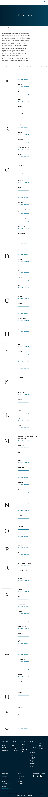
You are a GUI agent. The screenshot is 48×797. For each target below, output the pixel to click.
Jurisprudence (14, 749)
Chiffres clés (23, 747)
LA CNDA (4, 745)
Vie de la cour (5, 750)
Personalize (29, 795)
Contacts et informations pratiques (33, 765)
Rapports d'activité (23, 745)
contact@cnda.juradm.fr (7, 788)
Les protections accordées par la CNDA (33, 747)
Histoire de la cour (5, 748)
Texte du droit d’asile (14, 751)
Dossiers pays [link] (15, 27)
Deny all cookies (21, 795)
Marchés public (41, 742)
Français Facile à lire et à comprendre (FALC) (33, 759)
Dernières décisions (13, 746)
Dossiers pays (24, 749)
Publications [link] (9, 27)
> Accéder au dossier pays (23, 79)
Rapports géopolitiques (24, 752)
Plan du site (41, 748)
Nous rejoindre (41, 746)
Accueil (3, 27)
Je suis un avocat (32, 754)
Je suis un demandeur (32, 751)
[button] (45, 2)
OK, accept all (40, 793)
